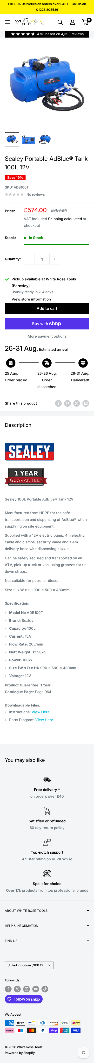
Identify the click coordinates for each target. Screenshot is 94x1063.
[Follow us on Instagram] (26, 989)
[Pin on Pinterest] (67, 403)
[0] (85, 22)
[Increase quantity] (55, 259)
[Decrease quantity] (29, 259)
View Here (41, 712)
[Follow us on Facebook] (8, 989)
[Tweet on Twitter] (76, 403)
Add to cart (47, 308)
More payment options (47, 336)
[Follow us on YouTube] (35, 989)
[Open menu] (7, 22)
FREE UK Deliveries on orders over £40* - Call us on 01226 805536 (47, 6)
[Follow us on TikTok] (44, 989)
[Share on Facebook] (58, 403)
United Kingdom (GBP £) (25, 965)
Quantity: (13, 259)
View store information (31, 299)
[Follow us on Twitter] (17, 989)
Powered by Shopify (20, 1053)
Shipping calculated (65, 219)
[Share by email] (85, 403)
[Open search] (60, 22)
